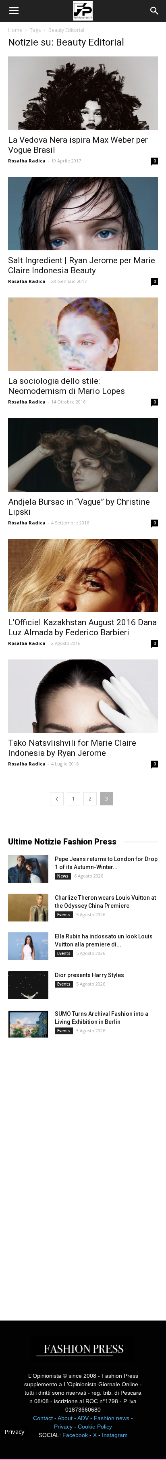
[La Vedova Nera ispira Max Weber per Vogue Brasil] (83, 93)
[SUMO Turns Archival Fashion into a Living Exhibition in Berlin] (28, 1024)
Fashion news (111, 1418)
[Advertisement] (68, 1172)
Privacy (63, 1426)
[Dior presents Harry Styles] (28, 985)
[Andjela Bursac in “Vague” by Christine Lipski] (83, 454)
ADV (83, 1418)
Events (64, 914)
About (65, 1418)
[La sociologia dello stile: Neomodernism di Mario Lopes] (83, 334)
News (62, 876)
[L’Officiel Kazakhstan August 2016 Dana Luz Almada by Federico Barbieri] (83, 575)
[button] (154, 11)
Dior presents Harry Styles (89, 975)
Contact (43, 1418)
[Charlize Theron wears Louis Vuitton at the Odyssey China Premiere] (28, 907)
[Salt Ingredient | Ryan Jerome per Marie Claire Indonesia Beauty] (83, 213)
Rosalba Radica (27, 161)
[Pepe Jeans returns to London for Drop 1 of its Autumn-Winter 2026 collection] (28, 869)
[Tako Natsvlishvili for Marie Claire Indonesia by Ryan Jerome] (83, 696)
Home (15, 30)
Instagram (115, 1435)
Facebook (75, 1435)
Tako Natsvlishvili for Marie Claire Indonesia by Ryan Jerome (72, 748)
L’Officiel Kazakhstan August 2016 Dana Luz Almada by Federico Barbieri (82, 627)
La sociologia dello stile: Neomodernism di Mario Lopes (66, 386)
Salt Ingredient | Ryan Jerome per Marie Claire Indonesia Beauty (81, 265)
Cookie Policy (95, 1426)
